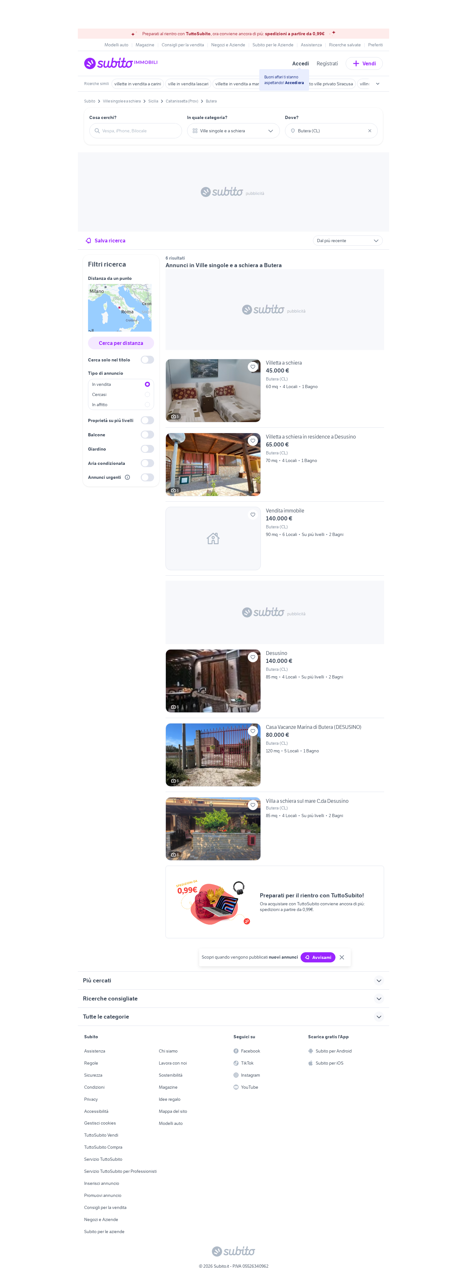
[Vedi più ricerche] (378, 84)
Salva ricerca (110, 240)
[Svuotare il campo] (369, 130)
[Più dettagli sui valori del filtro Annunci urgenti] (127, 477)
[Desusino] (275, 683)
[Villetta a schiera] (275, 393)
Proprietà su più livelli (110, 420)
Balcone (96, 435)
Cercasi (99, 394)
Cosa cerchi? (103, 117)
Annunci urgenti (104, 477)
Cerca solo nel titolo (109, 360)
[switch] (147, 360)
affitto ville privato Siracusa (327, 84)
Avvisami (321, 957)
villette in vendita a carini (137, 84)
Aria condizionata (106, 463)
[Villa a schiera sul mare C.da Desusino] (275, 829)
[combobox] (139, 130)
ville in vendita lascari (188, 84)
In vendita (101, 384)
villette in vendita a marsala (241, 84)
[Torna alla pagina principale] (120, 63)
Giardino (97, 449)
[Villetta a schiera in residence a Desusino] (275, 467)
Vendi (369, 63)
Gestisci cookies (100, 1123)
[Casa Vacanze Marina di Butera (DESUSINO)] (275, 757)
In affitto (99, 404)
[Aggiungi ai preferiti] (253, 367)
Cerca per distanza (121, 343)
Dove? (292, 117)
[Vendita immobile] (275, 541)
